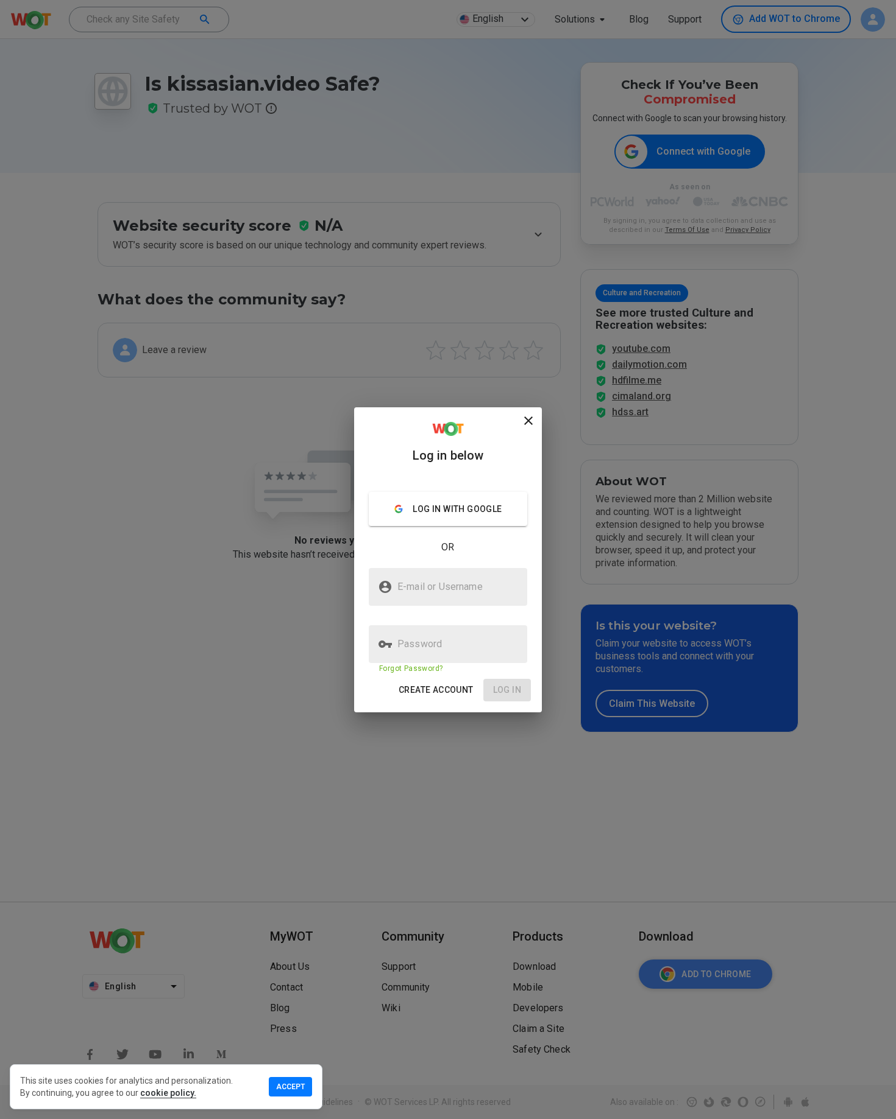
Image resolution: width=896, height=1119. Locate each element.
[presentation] (448, 559)
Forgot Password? (411, 668)
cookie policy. (168, 1093)
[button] (436, 690)
